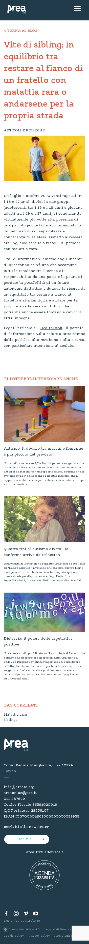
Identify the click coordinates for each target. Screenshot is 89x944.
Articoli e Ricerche (24, 131)
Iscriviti (25, 839)
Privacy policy (39, 936)
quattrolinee (30, 921)
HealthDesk (51, 328)
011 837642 (14, 799)
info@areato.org (19, 787)
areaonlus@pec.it (20, 793)
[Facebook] (6, 914)
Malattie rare (15, 715)
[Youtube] (35, 914)
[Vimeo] (25, 914)
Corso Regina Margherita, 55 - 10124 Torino (38, 768)
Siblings (10, 720)
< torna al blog (21, 31)
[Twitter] (16, 914)
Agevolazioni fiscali (68, 936)
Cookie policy (14, 936)
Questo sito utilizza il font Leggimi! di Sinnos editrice (45, 929)
